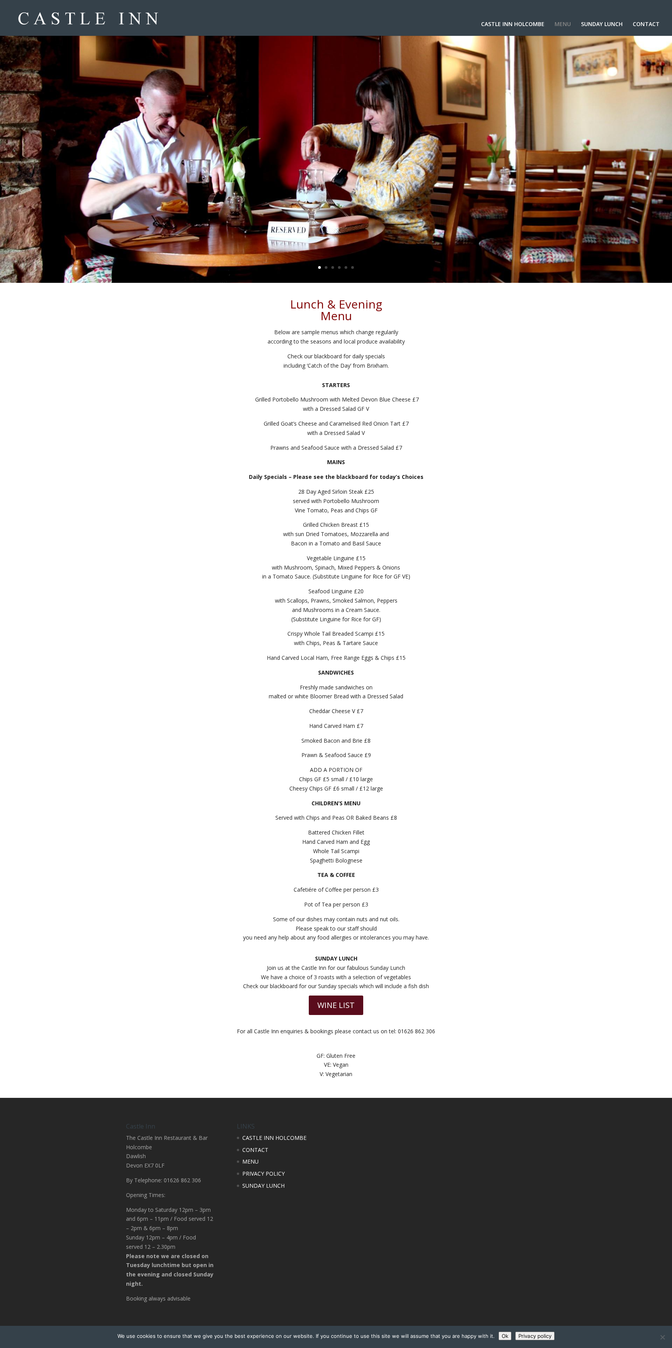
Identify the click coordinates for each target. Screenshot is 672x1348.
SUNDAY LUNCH (602, 24)
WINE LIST (336, 1005)
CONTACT (646, 24)
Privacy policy (534, 1336)
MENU (563, 24)
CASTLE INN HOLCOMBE (512, 24)
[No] (662, 1337)
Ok (505, 1336)
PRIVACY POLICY (263, 1173)
